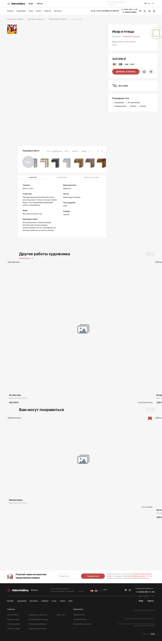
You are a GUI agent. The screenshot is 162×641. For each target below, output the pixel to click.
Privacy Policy (133, 578)
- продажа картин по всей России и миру (144, 625)
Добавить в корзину (125, 72)
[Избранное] (144, 11)
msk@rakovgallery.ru (144, 588)
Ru (146, 3)
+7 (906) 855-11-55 (129, 9)
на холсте (42, 230)
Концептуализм (29, 228)
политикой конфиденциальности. (135, 576)
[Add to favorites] (16, 389)
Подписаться (93, 576)
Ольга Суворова (146, 507)
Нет (28, 162)
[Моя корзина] (149, 11)
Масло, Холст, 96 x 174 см (18, 503)
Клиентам (11, 609)
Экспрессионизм (44, 222)
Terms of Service (143, 578)
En (149, 3)
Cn (153, 3)
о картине (33, 177)
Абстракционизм (30, 222)
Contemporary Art (49, 228)
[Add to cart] (11, 389)
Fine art (39, 228)
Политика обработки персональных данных (140, 618)
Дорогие (34, 230)
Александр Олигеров (58, 19)
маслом (50, 230)
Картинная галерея (15, 19)
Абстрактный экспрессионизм (35, 225)
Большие (26, 230)
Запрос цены (15, 494)
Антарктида (15, 395)
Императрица (16, 500)
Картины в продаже (36, 19)
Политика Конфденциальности (144, 610)
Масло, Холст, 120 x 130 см (18, 398)
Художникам (78, 609)
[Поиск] (140, 11)
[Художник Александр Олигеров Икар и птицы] (82, 84)
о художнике (62, 177)
